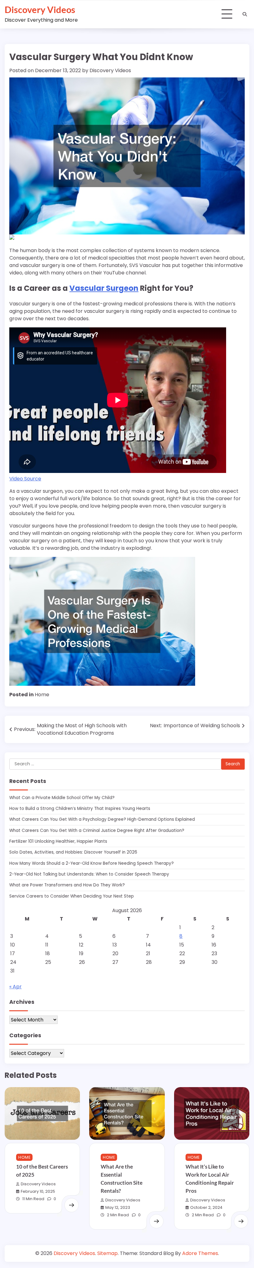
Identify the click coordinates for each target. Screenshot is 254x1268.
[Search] (244, 14)
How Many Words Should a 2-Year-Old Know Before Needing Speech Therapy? (91, 863)
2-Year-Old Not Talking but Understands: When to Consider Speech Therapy (89, 874)
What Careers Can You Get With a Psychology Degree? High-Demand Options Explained (102, 819)
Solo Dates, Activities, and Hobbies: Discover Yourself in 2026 (73, 852)
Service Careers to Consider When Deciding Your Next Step (71, 896)
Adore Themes (200, 1253)
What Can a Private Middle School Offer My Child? (62, 798)
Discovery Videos (40, 9)
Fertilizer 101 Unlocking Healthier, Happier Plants (58, 841)
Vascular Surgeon (103, 288)
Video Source (25, 478)
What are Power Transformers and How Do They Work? (67, 885)
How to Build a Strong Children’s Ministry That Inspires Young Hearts (79, 808)
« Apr (15, 986)
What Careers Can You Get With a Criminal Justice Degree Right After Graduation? (96, 830)
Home (42, 694)
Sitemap (107, 1253)
